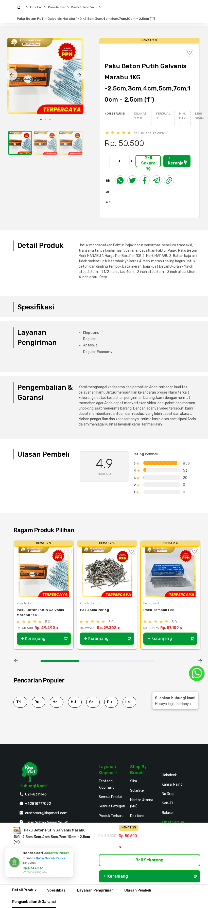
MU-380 (76, 702)
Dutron (112, 702)
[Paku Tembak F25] (170, 572)
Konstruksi (56, 7)
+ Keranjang (177, 161)
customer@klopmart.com (46, 813)
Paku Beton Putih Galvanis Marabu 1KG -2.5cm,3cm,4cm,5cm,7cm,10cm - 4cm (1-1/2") (42, 613)
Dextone (137, 816)
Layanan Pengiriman (95, 890)
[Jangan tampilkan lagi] (62, 852)
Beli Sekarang (148, 161)
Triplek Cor (21, 702)
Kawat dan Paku (84, 7)
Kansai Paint (172, 784)
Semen (94, 702)
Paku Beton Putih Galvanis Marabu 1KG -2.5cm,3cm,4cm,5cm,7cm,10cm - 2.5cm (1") (86, 19)
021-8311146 (36, 794)
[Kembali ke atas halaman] (184, 768)
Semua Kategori (112, 806)
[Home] (20, 7)
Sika (133, 781)
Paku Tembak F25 (158, 610)
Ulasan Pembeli (137, 890)
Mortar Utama (58, 702)
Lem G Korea (130, 702)
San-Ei (167, 803)
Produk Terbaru (111, 816)
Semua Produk (111, 797)
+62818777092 (38, 804)
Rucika (39, 702)
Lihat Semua (173, 822)
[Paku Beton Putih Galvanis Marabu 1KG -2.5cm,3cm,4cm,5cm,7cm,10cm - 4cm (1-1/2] (43, 572)
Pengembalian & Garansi (34, 902)
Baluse (167, 813)
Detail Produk (24, 890)
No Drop (168, 794)
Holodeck (169, 775)
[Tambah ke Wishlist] (68, 551)
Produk (36, 7)
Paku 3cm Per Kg (94, 610)
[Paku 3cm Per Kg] (106, 572)
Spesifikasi (56, 890)
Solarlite (137, 790)
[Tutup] (68, 852)
